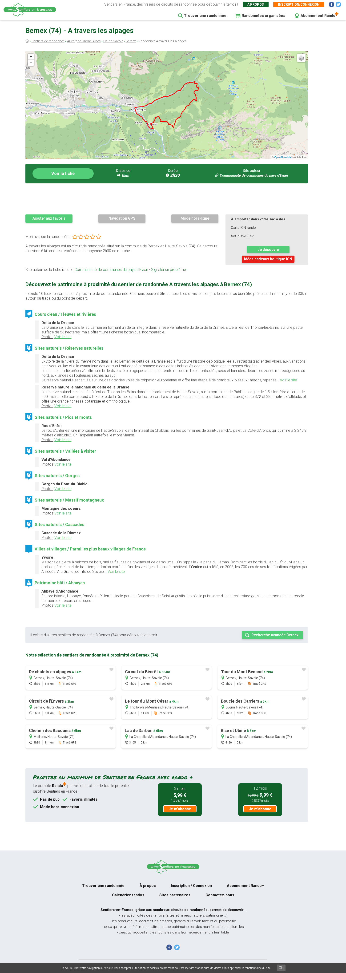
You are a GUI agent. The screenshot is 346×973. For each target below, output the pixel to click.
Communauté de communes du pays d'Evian (254, 175)
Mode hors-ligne (195, 218)
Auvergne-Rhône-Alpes (84, 41)
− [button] (31, 62)
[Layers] (301, 58)
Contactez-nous (219, 895)
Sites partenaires (174, 895)
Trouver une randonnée (205, 15)
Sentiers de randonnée (48, 41)
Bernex (131, 41)
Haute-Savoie (113, 41)
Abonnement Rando (318, 15)
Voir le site (63, 337)
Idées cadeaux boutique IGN (268, 259)
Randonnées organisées (263, 15)
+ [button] (31, 56)
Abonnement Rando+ (245, 885)
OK (281, 967)
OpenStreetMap (283, 157)
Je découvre (268, 249)
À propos (255, 4)
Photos (47, 337)
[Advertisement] (166, 198)
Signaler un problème (168, 269)
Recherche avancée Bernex (274, 635)
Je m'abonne (180, 809)
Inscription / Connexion (191, 885)
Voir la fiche (63, 173)
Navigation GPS (122, 218)
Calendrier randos (128, 895)
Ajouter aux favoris (48, 218)
